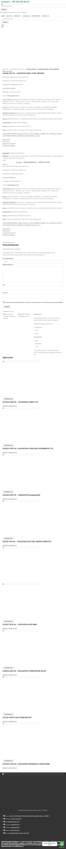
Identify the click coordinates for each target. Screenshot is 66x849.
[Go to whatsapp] (62, 844)
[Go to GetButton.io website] (62, 847)
